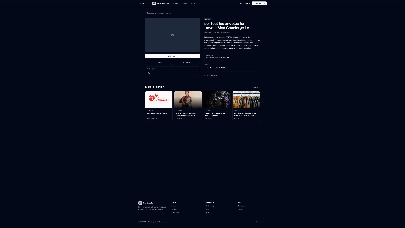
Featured (185, 3)
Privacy (258, 222)
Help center (241, 206)
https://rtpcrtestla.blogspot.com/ (217, 57)
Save (160, 62)
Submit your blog (259, 3)
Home (154, 13)
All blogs (174, 209)
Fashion (169, 13)
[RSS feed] (149, 73)
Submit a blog (209, 206)
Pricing (193, 3)
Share (188, 62)
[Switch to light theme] (241, 3)
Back (149, 13)
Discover (175, 3)
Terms (265, 222)
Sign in (247, 3)
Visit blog (171, 56)
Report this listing (211, 75)
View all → (256, 87)
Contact (240, 209)
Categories (175, 213)
